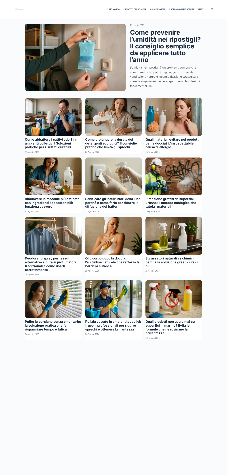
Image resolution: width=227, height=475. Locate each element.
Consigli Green (158, 9)
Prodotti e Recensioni (135, 9)
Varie (200, 9)
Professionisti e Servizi (181, 9)
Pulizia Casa (113, 9)
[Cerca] (212, 9)
